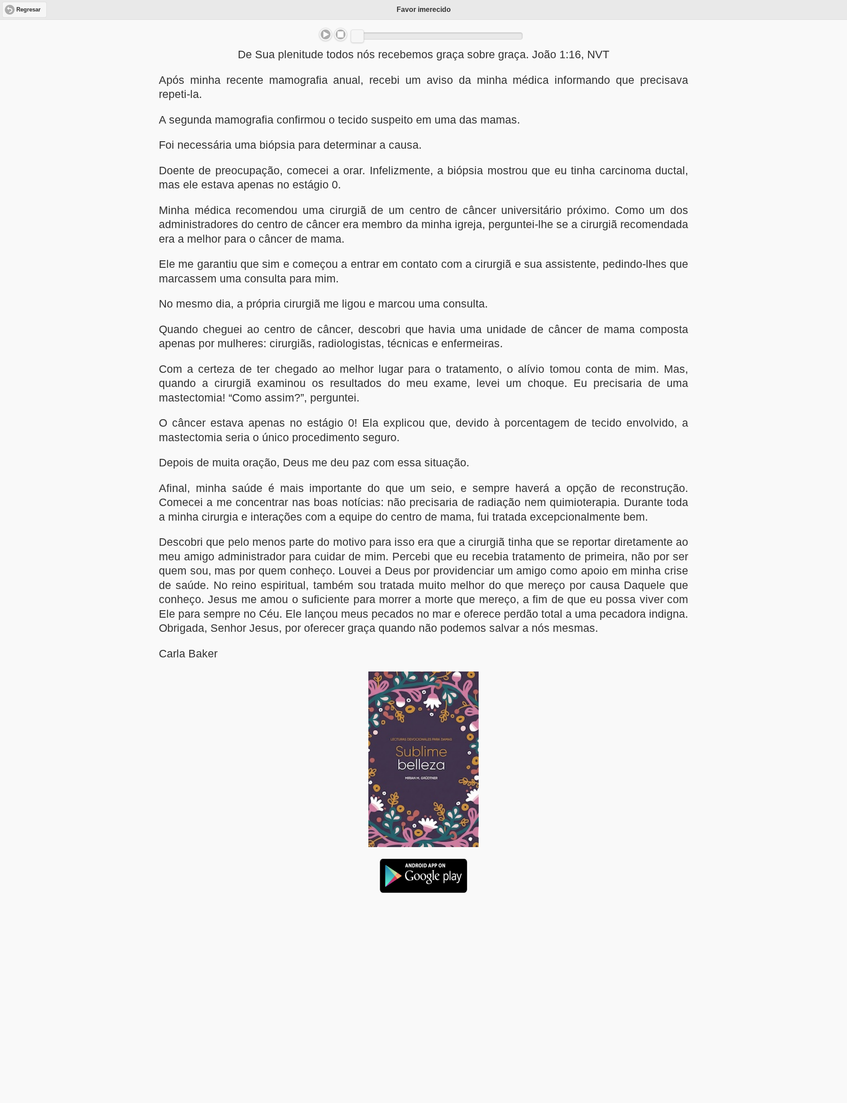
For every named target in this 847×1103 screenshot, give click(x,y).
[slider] (357, 36)
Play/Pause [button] (325, 34)
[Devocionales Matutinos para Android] (423, 889)
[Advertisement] (423, 968)
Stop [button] (340, 34)
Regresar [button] (28, 10)
